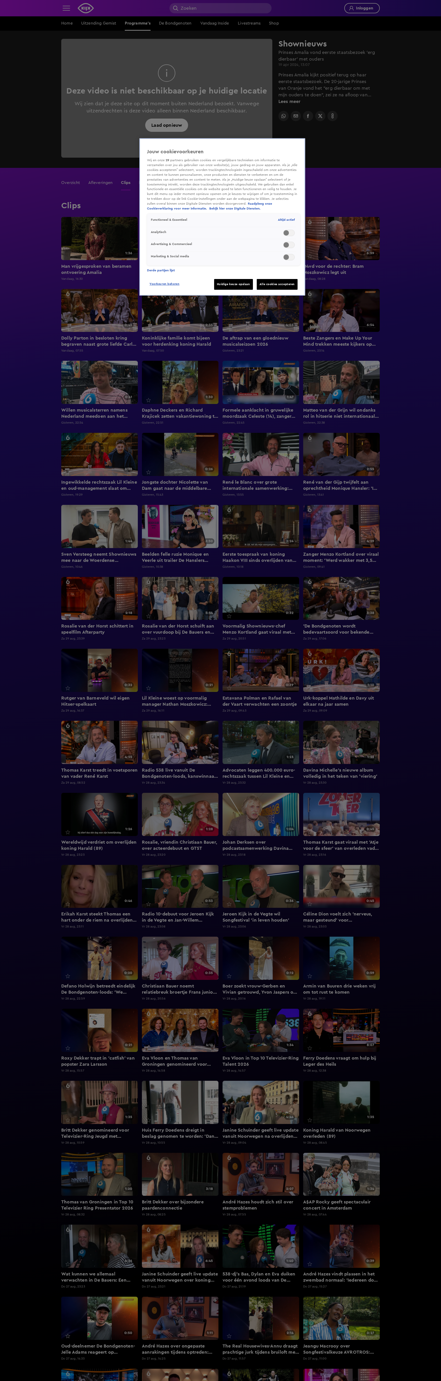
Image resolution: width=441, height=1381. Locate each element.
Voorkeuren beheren (164, 284)
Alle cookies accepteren (277, 284)
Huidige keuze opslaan (233, 284)
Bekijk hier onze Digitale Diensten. (235, 208)
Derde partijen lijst (161, 270)
